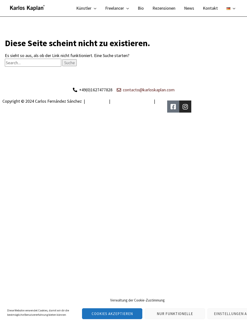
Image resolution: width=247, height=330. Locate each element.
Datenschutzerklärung (132, 101)
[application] (93, 8)
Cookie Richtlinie (18, 107)
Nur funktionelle (175, 313)
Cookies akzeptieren (112, 313)
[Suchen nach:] (33, 62)
